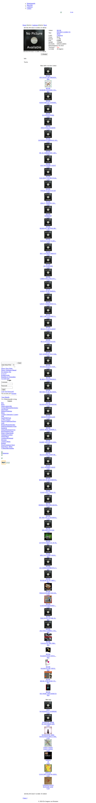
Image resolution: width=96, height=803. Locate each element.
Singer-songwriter (6, 406)
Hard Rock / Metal (6, 446)
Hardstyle (4, 428)
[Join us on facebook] (2, 451)
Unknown (60, 35)
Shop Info (30, 5)
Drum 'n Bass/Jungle (7, 433)
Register (13, 393)
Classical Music (5, 441)
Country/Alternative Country (9, 414)
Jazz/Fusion (4, 409)
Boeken (3, 443)
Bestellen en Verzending (8, 377)
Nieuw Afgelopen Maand (8, 370)
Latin (2, 423)
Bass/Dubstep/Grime (7, 431)
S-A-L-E (3, 373)
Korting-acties (5, 375)
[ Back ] (25, 798)
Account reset (5, 378)
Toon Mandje (5, 397)
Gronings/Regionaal (7, 438)
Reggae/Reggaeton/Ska (8, 424)
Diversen (4, 440)
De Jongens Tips (6, 372)
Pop (2, 403)
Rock (2, 404)
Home (24, 25)
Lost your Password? (7, 391)
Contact (29, 8)
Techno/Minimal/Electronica (9, 408)
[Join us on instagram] (5, 453)
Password (4, 386)
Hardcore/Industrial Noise (8, 426)
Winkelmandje (31, 3)
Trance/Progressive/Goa (8, 430)
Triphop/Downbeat (6, 435)
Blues (3, 413)
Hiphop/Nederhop (6, 411)
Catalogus (30, 7)
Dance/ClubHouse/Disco (8, 421)
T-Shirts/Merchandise (7, 448)
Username (4, 382)
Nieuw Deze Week (6, 368)
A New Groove (5, 419)
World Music (5, 436)
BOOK (59, 30)
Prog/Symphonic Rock (8, 445)
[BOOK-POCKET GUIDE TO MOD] (34, 50)
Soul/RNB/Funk (6, 418)
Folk (2, 416)
